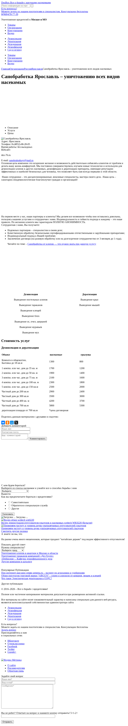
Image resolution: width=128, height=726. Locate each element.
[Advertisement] (64, 104)
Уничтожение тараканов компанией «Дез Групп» (27, 556)
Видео (10, 33)
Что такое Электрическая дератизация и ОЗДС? (26, 578)
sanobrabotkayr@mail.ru (21, 160)
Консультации (14, 30)
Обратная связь (15, 671)
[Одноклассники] (7, 422)
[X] (16, 422)
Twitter (11, 649)
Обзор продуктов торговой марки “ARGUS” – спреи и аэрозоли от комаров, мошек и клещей (51, 575)
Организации (14, 27)
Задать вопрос (8, 630)
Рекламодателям (16, 668)
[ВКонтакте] (3, 422)
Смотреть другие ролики (14, 531)
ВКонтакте (13, 640)
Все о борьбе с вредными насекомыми (26, 2)
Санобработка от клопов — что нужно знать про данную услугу (61, 244)
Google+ (11, 652)
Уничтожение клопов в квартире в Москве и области (29, 553)
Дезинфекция (14, 47)
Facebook (12, 646)
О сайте (11, 665)
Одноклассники (16, 643)
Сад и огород (14, 49)
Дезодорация (14, 44)
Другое (15, 508)
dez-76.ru (6, 155)
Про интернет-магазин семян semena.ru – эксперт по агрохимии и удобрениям (43, 572)
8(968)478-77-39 (9, 14)
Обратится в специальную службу (29, 505)
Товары (11, 25)
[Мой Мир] (12, 422)
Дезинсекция (14, 38)
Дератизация (14, 41)
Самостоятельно (20, 502)
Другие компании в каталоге (16, 561)
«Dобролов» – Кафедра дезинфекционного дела (26, 558)
